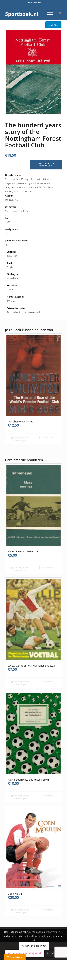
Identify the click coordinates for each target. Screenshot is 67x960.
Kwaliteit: (12, 285)
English (10, 267)
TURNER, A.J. (11, 199)
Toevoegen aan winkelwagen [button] (21, 439)
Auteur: (9, 195)
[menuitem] (34, 3)
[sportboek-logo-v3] (28, 13)
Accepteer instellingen (34, 945)
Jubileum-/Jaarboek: (16, 240)
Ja (6, 244)
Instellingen (53, 953)
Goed (10, 289)
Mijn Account (34, 2)
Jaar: (7, 218)
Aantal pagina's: (16, 296)
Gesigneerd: (12, 229)
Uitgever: (10, 206)
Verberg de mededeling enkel (24, 953)
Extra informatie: (16, 308)
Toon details (46, 437)
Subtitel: (11, 251)
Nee (7, 233)
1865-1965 (12, 255)
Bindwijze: (13, 274)
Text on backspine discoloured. (23, 312)
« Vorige (53, 24)
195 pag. (11, 301)
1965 (7, 222)
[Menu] (48, 13)
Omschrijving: (13, 175)
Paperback (12, 278)
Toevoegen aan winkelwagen (46, 164)
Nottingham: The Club (16, 211)
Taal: (10, 263)
